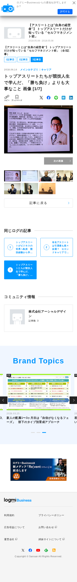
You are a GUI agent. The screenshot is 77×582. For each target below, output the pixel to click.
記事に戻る (38, 203)
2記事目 (23, 59)
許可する (65, 11)
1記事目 (10, 59)
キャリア (46, 69)
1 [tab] (33, 432)
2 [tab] (38, 432)
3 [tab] (44, 432)
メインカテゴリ (29, 69)
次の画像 (58, 161)
